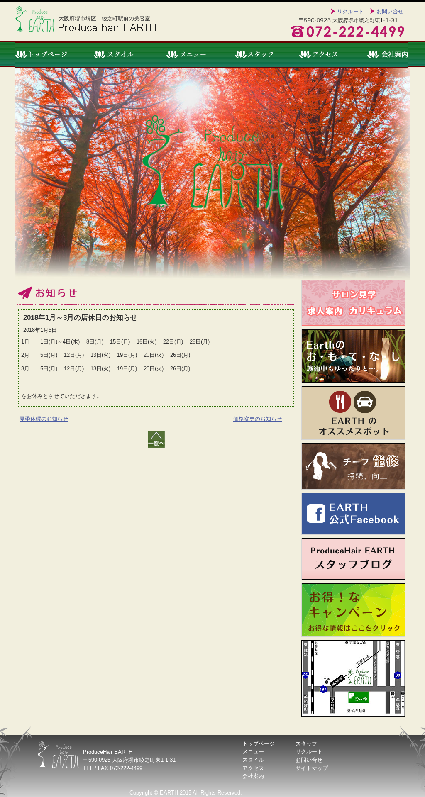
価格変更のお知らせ (257, 419)
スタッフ (255, 55)
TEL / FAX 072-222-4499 (112, 768)
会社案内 (379, 55)
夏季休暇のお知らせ (44, 419)
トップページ (48, 55)
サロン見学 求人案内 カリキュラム (353, 303)
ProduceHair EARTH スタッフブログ (353, 559)
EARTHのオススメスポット (353, 413)
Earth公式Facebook (353, 514)
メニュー (186, 55)
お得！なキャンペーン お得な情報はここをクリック (353, 610)
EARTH (169, 793)
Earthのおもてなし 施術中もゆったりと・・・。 (353, 356)
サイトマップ (312, 768)
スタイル (116, 55)
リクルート (350, 11)
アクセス (320, 55)
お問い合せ (389, 11)
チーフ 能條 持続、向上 (353, 466)
